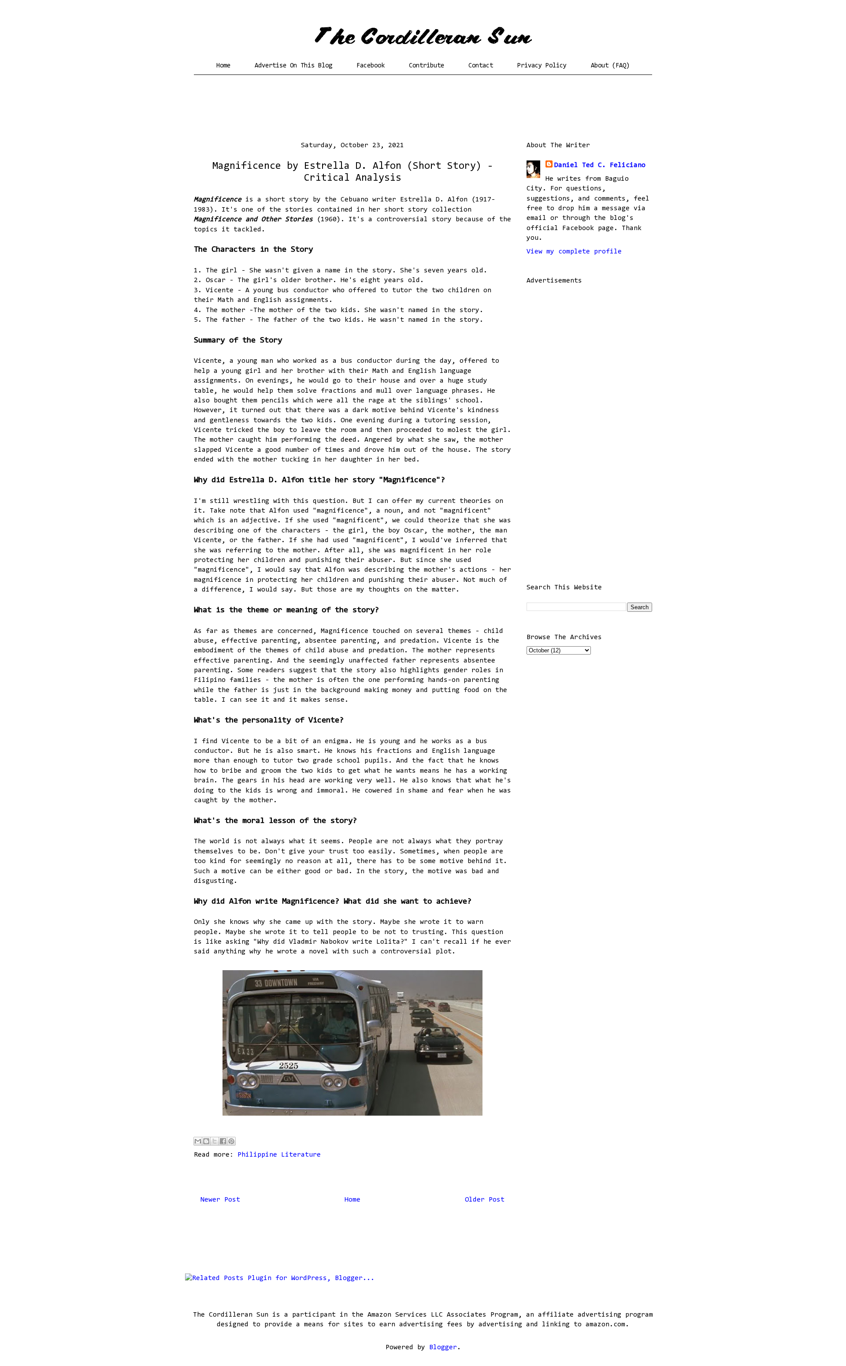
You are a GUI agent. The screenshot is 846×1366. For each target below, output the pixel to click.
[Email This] (197, 1141)
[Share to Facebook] (223, 1141)
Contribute (426, 66)
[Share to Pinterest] (231, 1141)
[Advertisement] (423, 108)
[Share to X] (214, 1141)
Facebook (370, 66)
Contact (480, 66)
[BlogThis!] (206, 1141)
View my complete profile (574, 251)
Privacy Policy (542, 66)
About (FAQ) (610, 66)
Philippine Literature (279, 1154)
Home (223, 66)
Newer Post (220, 1199)
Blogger (443, 1347)
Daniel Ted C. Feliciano (600, 165)
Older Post (485, 1199)
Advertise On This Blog (293, 66)
